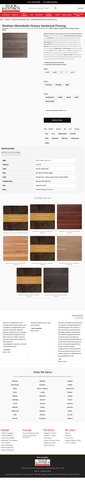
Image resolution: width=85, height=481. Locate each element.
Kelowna (42, 414)
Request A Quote (57, 120)
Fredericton (42, 418)
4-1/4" (55, 72)
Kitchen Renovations (7, 445)
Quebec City (15, 411)
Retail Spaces (48, 438)
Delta (15, 414)
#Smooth (72, 133)
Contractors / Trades (50, 435)
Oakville (70, 385)
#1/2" (53, 133)
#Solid (47, 143)
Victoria (70, 400)
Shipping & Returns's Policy (73, 440)
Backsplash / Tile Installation (9, 440)
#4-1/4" (58, 129)
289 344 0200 (36, 2)
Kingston (15, 396)
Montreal (70, 407)
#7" (70, 129)
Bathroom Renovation (7, 447)
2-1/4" (47, 72)
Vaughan (70, 381)
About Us (67, 433)
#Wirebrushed (62, 133)
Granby (42, 407)
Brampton (42, 385)
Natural (68, 97)
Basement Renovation (7, 450)
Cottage (60, 97)
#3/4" (46, 133)
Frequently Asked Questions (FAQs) (55, 64)
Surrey (15, 403)
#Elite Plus (65, 138)
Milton (15, 388)
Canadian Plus (49, 97)
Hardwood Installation (7, 433)
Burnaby (42, 403)
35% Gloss (48, 85)
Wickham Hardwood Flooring (44, 189)
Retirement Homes (49, 445)
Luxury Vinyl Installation (8, 438)
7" (66, 72)
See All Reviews (79, 318)
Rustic (76, 97)
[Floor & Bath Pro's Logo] (13, 8)
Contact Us (68, 435)
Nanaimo (70, 403)
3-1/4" (72, 72)
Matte (67, 85)
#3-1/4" (77, 129)
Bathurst (70, 418)
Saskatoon (42, 411)
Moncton (15, 418)
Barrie (15, 392)
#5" (65, 129)
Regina (70, 411)
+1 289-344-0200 (45, 471)
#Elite (46, 138)
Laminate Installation (7, 435)
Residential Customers (50, 433)
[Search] (56, 8)
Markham (42, 381)
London (42, 392)
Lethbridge (15, 400)
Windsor (70, 392)
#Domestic (55, 138)
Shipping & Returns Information (54, 62)
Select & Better (49, 101)
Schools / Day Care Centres (52, 440)
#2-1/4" (51, 129)
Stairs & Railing (5, 442)
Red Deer (42, 400)
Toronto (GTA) (70, 388)
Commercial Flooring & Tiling (30, 433)
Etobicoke (15, 381)
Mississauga (15, 385)
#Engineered (75, 138)
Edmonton (42, 396)
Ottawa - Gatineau (42, 388)
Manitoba (15, 407)
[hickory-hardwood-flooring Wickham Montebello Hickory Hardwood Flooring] (14, 45)
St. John (70, 414)
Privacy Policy (69, 438)
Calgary (70, 396)
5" (61, 72)
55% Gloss (59, 85)
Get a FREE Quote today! (50, 2)
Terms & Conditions (70, 442)
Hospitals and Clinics (50, 442)
